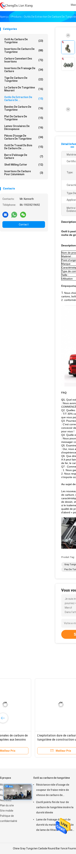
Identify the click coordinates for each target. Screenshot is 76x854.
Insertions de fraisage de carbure (23, 70)
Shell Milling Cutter (23, 164)
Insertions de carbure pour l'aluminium (23, 173)
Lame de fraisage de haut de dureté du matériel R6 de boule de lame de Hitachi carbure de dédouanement (55, 825)
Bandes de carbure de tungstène (23, 108)
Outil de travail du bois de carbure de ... (23, 147)
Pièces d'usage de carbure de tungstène (23, 137)
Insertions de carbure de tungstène (23, 50)
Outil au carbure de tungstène (23, 41)
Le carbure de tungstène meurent (23, 89)
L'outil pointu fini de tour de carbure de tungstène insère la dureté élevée (54, 807)
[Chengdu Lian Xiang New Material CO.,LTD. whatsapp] (14, 214)
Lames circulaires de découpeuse (23, 128)
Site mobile (6, 810)
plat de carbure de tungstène (23, 118)
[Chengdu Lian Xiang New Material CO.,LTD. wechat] (23, 214)
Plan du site (7, 805)
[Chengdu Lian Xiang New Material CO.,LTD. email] (5, 214)
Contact (24, 224)
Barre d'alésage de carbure (23, 156)
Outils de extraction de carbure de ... (23, 99)
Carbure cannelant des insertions (23, 60)
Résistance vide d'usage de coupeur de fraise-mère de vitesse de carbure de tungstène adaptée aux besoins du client (55, 790)
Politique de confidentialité (8, 818)
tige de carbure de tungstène (23, 79)
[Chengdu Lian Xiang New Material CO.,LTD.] (16, 5)
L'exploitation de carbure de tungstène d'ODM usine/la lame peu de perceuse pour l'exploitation (28, 739)
